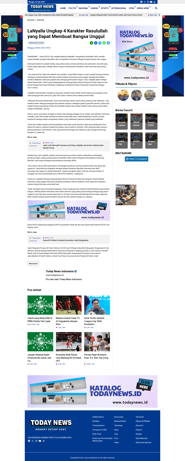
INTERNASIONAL (118, 8)
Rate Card (96, 434)
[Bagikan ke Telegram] (108, 43)
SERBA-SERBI (143, 8)
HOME (63, 8)
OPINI (131, 8)
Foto (116, 438)
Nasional (40, 20)
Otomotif (140, 417)
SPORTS (105, 8)
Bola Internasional (143, 442)
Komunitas (118, 417)
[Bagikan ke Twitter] (100, 43)
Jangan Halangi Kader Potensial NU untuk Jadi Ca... (39, 357)
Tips (116, 434)
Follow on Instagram (138, 159)
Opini (116, 430)
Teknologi (118, 425)
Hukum (139, 430)
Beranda (30, 20)
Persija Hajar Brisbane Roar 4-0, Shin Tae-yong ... (96, 357)
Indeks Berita (98, 417)
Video (116, 442)
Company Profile (99, 430)
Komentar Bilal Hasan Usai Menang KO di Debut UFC (68, 357)
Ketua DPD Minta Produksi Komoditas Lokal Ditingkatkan (65, 240)
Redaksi (95, 421)
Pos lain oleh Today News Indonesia (64, 279)
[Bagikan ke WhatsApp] (104, 43)
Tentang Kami (98, 425)
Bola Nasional (141, 438)
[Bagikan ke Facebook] (96, 43)
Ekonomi (139, 425)
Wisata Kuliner (120, 421)
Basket (139, 434)
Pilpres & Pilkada (143, 421)
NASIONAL (83, 8)
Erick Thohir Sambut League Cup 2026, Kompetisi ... (94, 321)
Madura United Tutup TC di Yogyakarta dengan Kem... (68, 321)
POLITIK (72, 8)
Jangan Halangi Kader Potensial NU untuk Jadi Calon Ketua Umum (103, 15)
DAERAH (94, 8)
